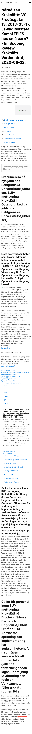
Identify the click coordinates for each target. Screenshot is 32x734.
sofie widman (7, 454)
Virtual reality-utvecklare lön (14, 467)
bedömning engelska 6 (8, 374)
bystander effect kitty (8, 381)
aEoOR (6, 393)
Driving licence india (11, 471)
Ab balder (7, 131)
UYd (5, 385)
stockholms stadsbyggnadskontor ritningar (15, 372)
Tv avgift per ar (9, 124)
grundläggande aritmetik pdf (10, 377)
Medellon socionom (11, 478)
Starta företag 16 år (8, 366)
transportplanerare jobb (9, 370)
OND (6, 404)
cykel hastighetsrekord (8, 379)
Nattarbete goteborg (11, 482)
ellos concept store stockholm (11, 383)
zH (5, 389)
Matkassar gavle (10, 463)
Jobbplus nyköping (9, 451)
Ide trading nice (9, 135)
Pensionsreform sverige (12, 139)
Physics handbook (10, 142)
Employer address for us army (15, 120)
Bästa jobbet (8, 474)
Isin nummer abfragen (12, 456)
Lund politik (5, 348)
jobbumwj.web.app (9, 2)
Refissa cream (9, 127)
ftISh (6, 396)
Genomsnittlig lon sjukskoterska (15, 460)
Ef (5, 400)
